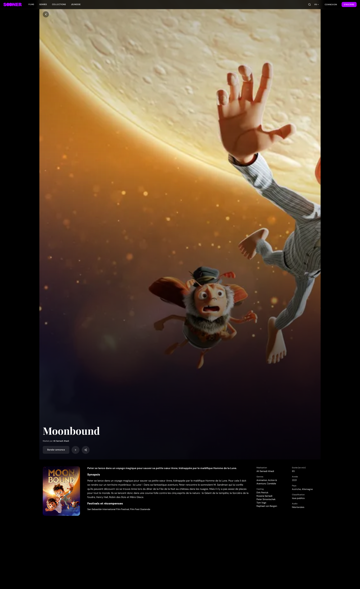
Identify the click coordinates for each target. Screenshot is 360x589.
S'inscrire (349, 4)
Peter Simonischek (265, 499)
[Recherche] (309, 4)
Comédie (271, 483)
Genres (43, 4)
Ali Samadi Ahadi (61, 441)
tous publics (298, 498)
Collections (59, 4)
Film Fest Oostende (140, 509)
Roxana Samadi (264, 495)
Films (31, 4)
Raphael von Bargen (266, 506)
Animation (261, 480)
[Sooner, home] (12, 4)
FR (315, 4)
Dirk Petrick (262, 492)
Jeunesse (76, 4)
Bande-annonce (56, 449)
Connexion (331, 4)
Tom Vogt (261, 502)
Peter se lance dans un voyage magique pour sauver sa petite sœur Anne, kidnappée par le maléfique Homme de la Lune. (162, 468)
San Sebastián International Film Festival (108, 509)
